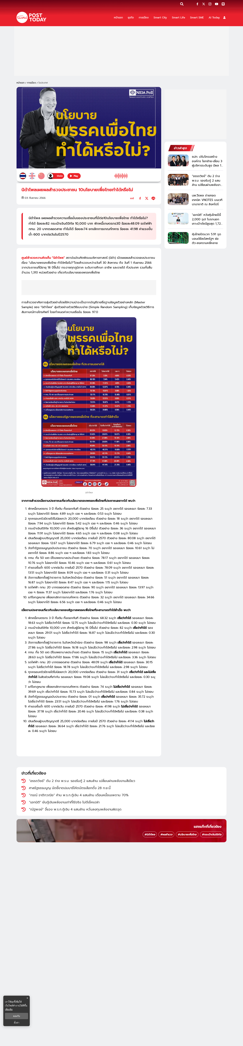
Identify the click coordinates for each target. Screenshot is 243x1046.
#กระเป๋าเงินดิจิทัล (211, 834)
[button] (224, 17)
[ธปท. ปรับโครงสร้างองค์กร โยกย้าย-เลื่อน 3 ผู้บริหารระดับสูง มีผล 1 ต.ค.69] (178, 160)
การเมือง (31, 82)
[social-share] (197, 4)
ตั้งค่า (16, 1022)
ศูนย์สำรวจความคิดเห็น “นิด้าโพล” (43, 257)
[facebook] (140, 198)
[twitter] (147, 198)
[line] (153, 198)
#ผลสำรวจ (166, 834)
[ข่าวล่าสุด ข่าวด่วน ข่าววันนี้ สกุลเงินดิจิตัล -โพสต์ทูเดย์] (31, 17)
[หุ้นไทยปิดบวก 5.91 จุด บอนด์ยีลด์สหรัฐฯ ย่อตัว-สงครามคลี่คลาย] (178, 238)
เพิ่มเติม (9, 1009)
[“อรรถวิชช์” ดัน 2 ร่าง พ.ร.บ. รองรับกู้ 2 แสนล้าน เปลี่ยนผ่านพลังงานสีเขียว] (178, 180)
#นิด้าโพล (149, 834)
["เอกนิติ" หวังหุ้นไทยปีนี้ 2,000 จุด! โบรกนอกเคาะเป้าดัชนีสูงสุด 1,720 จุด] (178, 218)
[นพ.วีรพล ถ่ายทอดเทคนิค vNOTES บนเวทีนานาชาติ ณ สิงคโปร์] (178, 199)
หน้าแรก (20, 82)
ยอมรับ (16, 1016)
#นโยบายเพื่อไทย (187, 834)
